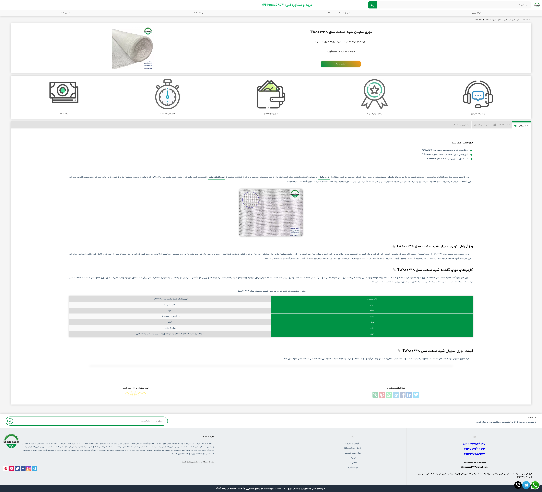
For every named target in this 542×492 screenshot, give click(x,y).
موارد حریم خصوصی (352, 453)
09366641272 (474, 449)
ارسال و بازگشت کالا (352, 448)
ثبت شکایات (352, 467)
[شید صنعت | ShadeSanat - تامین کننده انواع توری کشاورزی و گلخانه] (537, 4)
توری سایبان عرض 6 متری (286, 254)
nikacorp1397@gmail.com (475, 467)
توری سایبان (324, 177)
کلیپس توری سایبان (359, 258)
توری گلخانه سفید (217, 177)
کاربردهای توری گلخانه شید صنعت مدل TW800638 (445, 154)
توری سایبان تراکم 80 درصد (460, 258)
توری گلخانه (467, 181)
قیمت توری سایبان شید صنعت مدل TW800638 (446, 158)
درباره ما (352, 458)
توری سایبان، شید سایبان (511, 19)
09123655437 (474, 444)
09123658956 (474, 454)
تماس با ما (65, 13)
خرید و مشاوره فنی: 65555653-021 (286, 5)
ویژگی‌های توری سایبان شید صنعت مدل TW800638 (444, 150)
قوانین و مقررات (352, 443)
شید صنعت (526, 19)
